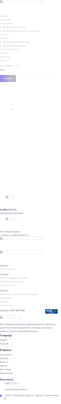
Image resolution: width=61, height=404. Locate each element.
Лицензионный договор (14, 45)
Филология (38, 137)
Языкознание (6, 298)
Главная (4, 16)
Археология (6, 305)
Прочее (3, 366)
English (3, 340)
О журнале (5, 20)
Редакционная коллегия (13, 27)
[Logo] (21, 1)
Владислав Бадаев (24, 137)
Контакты (5, 57)
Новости (4, 53)
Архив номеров (7, 269)
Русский (4, 343)
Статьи (3, 34)
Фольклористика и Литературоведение (19, 294)
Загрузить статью (10, 49)
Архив (3, 60)
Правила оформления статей (16, 42)
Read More (8, 181)
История (4, 301)
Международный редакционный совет (21, 31)
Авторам (4, 38)
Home (7, 109)
